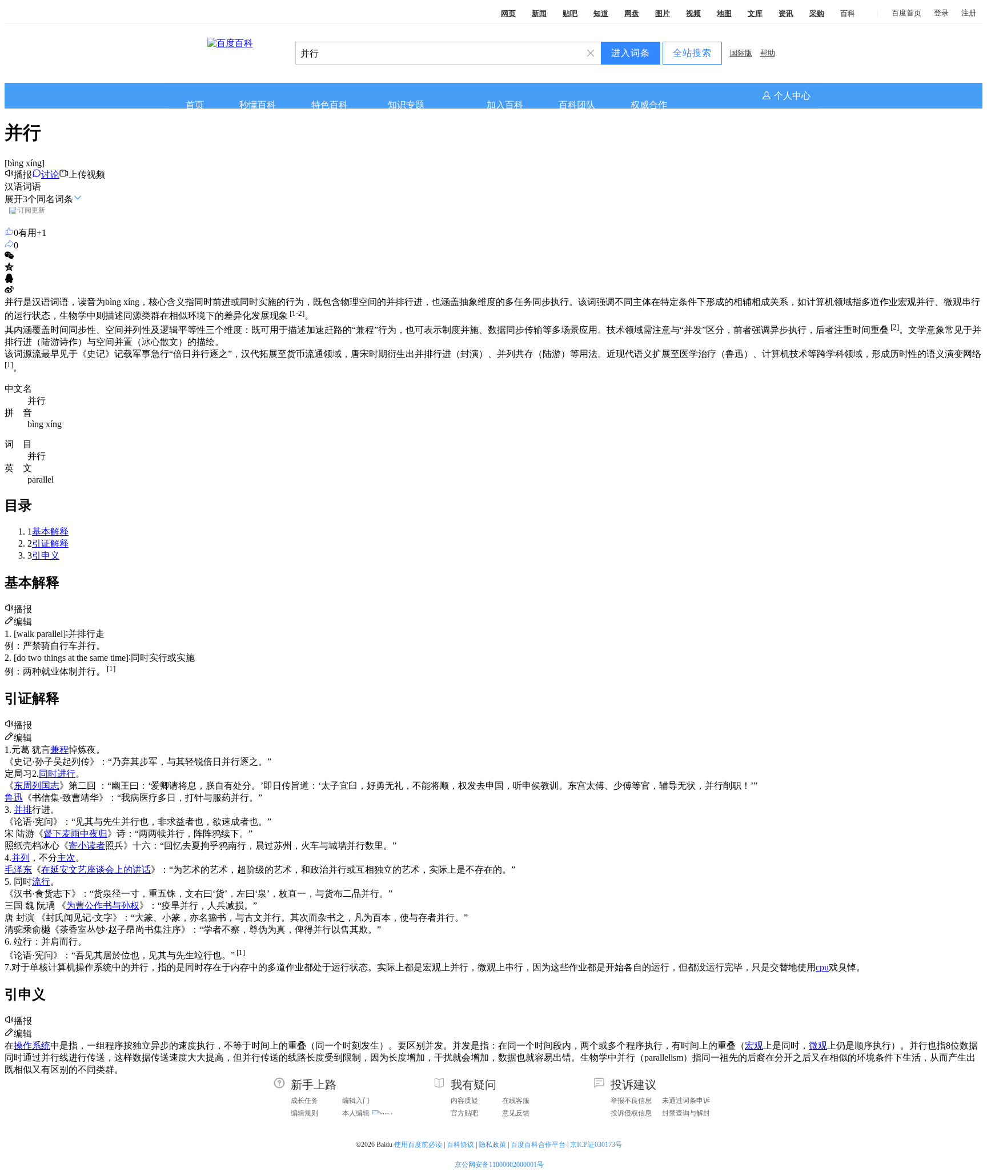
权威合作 (649, 105)
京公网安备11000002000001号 (499, 1165)
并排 (23, 809)
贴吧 (570, 13)
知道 (600, 13)
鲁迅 (14, 797)
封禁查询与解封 (686, 1113)
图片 (662, 13)
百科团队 (577, 105)
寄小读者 (87, 845)
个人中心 (792, 96)
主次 (66, 857)
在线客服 (515, 1101)
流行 (41, 881)
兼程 (59, 749)
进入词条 (630, 53)
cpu (822, 967)
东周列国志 (36, 785)
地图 (724, 13)
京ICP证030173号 (597, 1145)
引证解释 (50, 543)
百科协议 (460, 1145)
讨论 (50, 174)
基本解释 (50, 531)
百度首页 (906, 13)
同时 (48, 773)
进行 (66, 773)
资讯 (786, 13)
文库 (755, 13)
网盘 (631, 13)
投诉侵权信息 (631, 1113)
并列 (20, 857)
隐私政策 (492, 1145)
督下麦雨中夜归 (75, 833)
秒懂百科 (257, 105)
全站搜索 (692, 53)
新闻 (539, 13)
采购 (816, 13)
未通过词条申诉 (686, 1101)
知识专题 (406, 105)
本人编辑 (356, 1113)
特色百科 (329, 105)
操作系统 (32, 1045)
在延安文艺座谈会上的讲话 (96, 869)
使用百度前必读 (418, 1145)
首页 (195, 105)
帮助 (767, 53)
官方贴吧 (464, 1113)
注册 (968, 13)
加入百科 (505, 105)
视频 (693, 13)
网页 (508, 13)
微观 (818, 1045)
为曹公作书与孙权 (102, 905)
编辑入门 (356, 1101)
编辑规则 (304, 1113)
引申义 (45, 555)
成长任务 (304, 1101)
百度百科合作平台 (538, 1145)
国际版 (741, 53)
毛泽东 (18, 869)
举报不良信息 (631, 1101)
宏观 (754, 1045)
